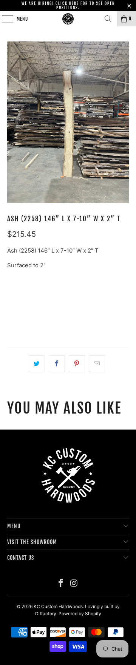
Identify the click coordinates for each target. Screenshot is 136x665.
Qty (11, 280)
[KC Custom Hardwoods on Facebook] (61, 584)
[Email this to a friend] (97, 363)
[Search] (108, 18)
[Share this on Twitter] (37, 363)
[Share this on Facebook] (57, 363)
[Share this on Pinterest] (77, 363)
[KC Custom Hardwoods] (68, 18)
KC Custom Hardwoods (58, 606)
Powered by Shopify (80, 613)
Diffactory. (46, 613)
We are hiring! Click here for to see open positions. (68, 5)
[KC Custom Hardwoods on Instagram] (74, 584)
